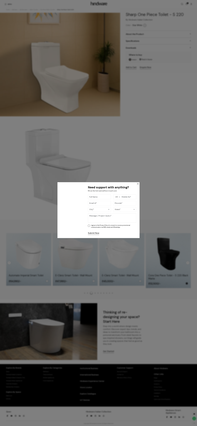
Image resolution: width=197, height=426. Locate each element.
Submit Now (93, 233)
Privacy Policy (104, 225)
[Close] (138, 184)
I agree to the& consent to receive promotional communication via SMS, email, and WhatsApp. (110, 226)
